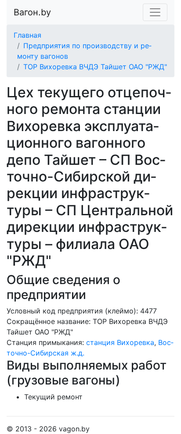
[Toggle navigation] (155, 12)
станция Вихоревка (120, 342)
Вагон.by (32, 12)
